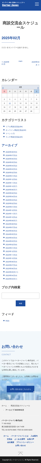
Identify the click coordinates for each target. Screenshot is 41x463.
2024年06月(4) (11, 230)
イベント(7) (10, 133)
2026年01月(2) (11, 176)
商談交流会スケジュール (20, 405)
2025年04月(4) (11, 196)
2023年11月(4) (11, 255)
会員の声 (30, 439)
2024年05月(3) (11, 234)
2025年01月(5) (11, 206)
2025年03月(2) (11, 200)
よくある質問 (19, 439)
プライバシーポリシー (25, 442)
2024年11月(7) (11, 213)
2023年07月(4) (11, 265)
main (20, 61)
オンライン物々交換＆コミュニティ (13, 2)
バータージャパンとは (19, 436)
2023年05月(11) (12, 272)
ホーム (4, 405)
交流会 (9, 439)
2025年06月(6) (11, 193)
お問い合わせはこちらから (20, 389)
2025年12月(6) (11, 179)
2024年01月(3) (11, 248)
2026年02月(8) (11, 172)
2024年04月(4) (11, 237)
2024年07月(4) (11, 227)
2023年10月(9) (11, 258)
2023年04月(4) (11, 275)
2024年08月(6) (11, 224)
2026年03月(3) (11, 169)
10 (10, 103)
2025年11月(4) (11, 183)
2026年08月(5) (11, 152)
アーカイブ (9, 145)
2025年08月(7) (11, 189)
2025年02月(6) (11, 203)
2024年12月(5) (11, 210)
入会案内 (34, 436)
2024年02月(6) (11, 244)
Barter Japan (10, 5)
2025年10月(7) (11, 186)
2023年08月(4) (11, 261)
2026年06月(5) (11, 158)
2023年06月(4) (11, 268)
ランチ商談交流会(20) (14, 137)
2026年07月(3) (11, 155)
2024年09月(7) (11, 220)
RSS (7, 321)
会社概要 (10, 442)
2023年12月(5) (11, 251)
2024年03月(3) (11, 241)
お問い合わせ (20, 445)
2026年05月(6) (11, 162)
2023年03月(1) (11, 279)
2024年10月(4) (11, 217)
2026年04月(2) (11, 165)
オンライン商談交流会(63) (16, 130)
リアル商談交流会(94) (14, 126)
